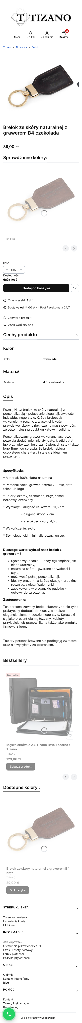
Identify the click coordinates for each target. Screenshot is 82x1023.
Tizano (7, 47)
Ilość (6, 263)
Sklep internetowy (36, 1017)
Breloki (35, 47)
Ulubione (9, 925)
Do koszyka (17, 890)
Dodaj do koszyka (36, 288)
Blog (6, 982)
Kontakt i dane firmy (16, 978)
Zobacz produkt (20, 766)
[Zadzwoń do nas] (9, 1014)
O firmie (8, 974)
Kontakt (8, 999)
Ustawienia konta (14, 921)
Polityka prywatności (16, 957)
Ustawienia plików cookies (20, 946)
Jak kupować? (12, 942)
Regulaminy (10, 1007)
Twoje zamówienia (15, 917)
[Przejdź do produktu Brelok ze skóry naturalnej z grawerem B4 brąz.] (41, 200)
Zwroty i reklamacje (16, 1003)
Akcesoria (21, 47)
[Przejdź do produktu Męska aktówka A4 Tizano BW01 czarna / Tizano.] (41, 706)
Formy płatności (13, 954)
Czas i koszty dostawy (18, 950)
